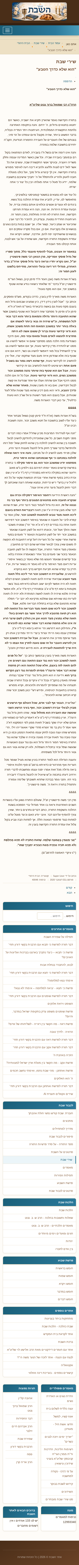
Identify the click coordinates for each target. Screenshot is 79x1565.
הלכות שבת (66, 1210)
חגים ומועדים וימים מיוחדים (55, 1233)
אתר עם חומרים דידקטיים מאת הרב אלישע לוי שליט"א (40, 1349)
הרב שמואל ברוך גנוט (22, 1408)
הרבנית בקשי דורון (21, 1446)
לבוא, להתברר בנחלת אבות (56, 964)
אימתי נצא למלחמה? (60, 980)
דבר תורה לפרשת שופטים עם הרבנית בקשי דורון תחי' (41, 996)
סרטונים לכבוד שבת (61, 1190)
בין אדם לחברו (64, 1249)
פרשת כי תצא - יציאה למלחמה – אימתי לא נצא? (43, 988)
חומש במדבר (65, 1291)
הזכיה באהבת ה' (63, 1055)
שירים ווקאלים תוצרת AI (58, 1093)
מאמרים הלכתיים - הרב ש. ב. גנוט (52, 1225)
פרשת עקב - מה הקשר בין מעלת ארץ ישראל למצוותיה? (39, 1062)
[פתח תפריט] (7, 30)
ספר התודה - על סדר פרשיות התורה (51, 1144)
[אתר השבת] (39, 11)
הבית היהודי (34, 876)
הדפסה (67, 81)
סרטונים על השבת (62, 1152)
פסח (29, 1454)
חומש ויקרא (66, 1283)
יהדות (69, 1241)
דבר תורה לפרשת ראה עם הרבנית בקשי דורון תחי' (43, 1039)
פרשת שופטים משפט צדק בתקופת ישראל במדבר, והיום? (42, 1014)
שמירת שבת (25, 1438)
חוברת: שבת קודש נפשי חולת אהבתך (50, 1113)
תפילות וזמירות (63, 1175)
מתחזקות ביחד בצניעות (59, 1318)
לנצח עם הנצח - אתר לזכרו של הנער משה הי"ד (45, 1357)
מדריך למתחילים (62, 1128)
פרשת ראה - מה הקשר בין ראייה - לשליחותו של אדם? (40, 1024)
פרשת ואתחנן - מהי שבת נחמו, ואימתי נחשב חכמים (41, 1070)
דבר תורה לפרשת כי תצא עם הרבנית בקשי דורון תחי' (41, 972)
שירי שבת (66, 1159)
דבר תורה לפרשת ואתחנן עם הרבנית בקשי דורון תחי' (41, 1086)
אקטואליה (67, 1365)
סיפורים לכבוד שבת (61, 1136)
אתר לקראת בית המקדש (58, 1334)
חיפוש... (69, 916)
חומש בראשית (64, 1268)
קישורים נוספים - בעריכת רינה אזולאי (50, 1372)
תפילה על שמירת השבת (58, 936)
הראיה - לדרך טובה (61, 1031)
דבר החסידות (24, 1418)
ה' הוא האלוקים (63, 1078)
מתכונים (68, 1120)
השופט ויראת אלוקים (60, 1003)
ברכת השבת (65, 1341)
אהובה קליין (25, 1398)
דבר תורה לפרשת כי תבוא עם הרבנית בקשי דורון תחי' (41, 944)
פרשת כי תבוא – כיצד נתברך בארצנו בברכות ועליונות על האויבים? (39, 955)
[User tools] (75, 77)
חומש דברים (65, 1299)
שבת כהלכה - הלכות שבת (57, 1326)
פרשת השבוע (65, 1183)
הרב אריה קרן (24, 1462)
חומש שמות (66, 1275)
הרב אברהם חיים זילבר (22, 1429)
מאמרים (68, 1167)
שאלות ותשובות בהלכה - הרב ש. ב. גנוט (49, 1217)
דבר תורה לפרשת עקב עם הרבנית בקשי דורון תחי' (43, 1047)
